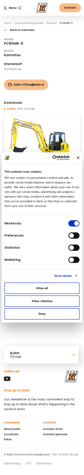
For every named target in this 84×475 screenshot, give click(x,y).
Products (51, 23)
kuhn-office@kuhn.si (28, 85)
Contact (70, 8)
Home (7, 23)
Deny (42, 313)
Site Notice (44, 463)
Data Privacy (12, 463)
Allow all (42, 288)
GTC (29, 463)
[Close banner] (78, 157)
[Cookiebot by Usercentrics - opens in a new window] (53, 157)
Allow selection (42, 301)
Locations (11, 434)
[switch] (74, 235)
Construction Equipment (28, 23)
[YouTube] (7, 380)
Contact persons (55, 434)
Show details (63, 275)
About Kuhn (12, 429)
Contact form (53, 429)
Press (8, 439)
